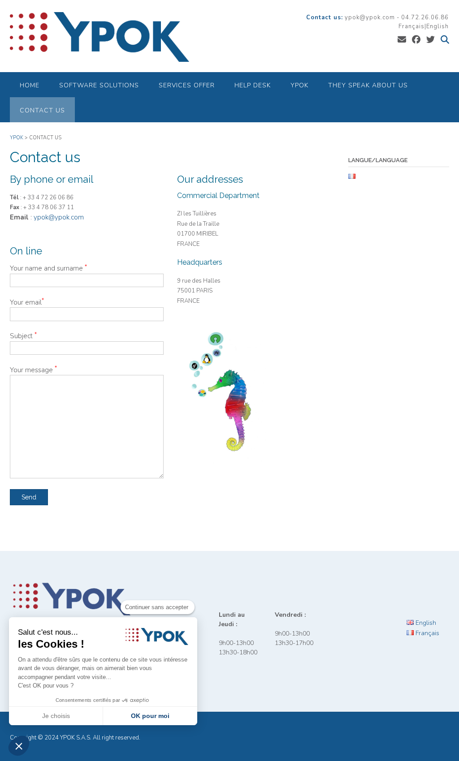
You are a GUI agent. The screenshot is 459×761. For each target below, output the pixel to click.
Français (411, 26)
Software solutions (99, 85)
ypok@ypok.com (59, 217)
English (437, 26)
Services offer (187, 85)
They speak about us (368, 85)
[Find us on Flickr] (430, 40)
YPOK (299, 85)
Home (29, 85)
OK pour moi (150, 715)
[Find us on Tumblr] (416, 40)
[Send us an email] (402, 40)
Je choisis (56, 715)
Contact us (42, 110)
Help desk (252, 85)
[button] (19, 746)
